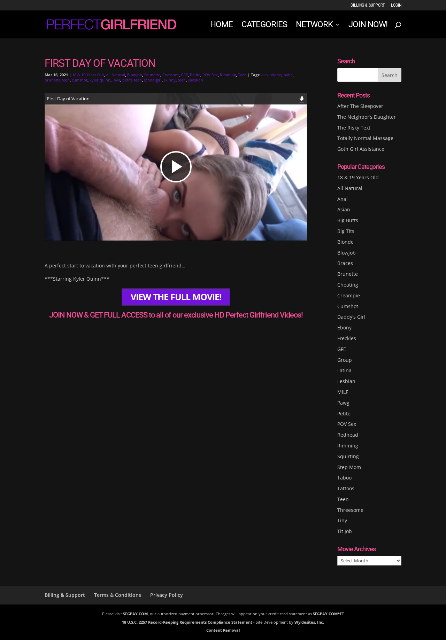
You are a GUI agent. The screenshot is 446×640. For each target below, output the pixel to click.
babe (288, 74)
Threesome (350, 510)
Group (344, 360)
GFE (184, 74)
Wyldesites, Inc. (309, 622)
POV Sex (210, 74)
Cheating (347, 284)
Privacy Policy (166, 595)
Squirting (348, 456)
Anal (342, 199)
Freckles (346, 338)
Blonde (345, 242)
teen (182, 80)
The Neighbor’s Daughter (366, 117)
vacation (195, 80)
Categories (264, 25)
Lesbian (346, 381)
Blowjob (134, 74)
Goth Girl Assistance (360, 149)
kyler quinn (100, 80)
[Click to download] (302, 98)
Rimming (228, 74)
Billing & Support (368, 5)
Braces (345, 263)
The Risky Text (353, 127)
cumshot (79, 80)
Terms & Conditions (117, 595)
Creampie (348, 295)
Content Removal (223, 630)
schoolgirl (153, 80)
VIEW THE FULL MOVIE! (176, 297)
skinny (170, 80)
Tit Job (344, 531)
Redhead (347, 434)
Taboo (344, 477)
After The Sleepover (360, 106)
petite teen (132, 80)
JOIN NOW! (367, 25)
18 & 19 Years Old (88, 74)
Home (221, 25)
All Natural (115, 74)
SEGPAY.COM (135, 613)
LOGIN (396, 5)
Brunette (152, 74)
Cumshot (170, 74)
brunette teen (57, 80)
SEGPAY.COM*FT (328, 613)
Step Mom (349, 467)
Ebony (344, 327)
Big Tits (345, 231)
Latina (344, 370)
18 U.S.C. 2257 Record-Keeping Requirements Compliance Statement (187, 622)
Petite (195, 74)
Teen (242, 74)
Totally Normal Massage (365, 138)
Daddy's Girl (351, 316)
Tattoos (345, 488)
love (116, 80)
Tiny (342, 520)
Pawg (343, 402)
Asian (343, 209)
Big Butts (347, 220)
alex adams (271, 74)
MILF (342, 392)
